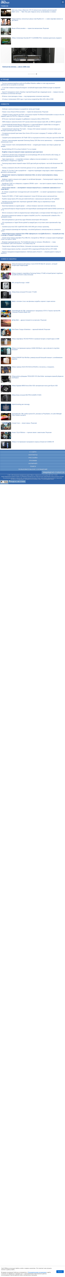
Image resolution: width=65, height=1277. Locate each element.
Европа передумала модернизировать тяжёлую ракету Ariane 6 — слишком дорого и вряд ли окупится (31, 252)
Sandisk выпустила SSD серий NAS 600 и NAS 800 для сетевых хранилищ (25, 226)
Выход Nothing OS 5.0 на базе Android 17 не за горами (19, 149)
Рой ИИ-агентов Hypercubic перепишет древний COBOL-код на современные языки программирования (28, 202)
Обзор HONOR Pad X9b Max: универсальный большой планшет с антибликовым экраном (37, 358)
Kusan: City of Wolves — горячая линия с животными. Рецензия (32, 432)
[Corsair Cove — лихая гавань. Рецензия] (6, 426)
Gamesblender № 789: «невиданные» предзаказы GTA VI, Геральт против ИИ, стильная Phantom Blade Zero (36, 311)
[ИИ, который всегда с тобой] (6, 285)
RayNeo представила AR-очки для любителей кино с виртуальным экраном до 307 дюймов (30, 199)
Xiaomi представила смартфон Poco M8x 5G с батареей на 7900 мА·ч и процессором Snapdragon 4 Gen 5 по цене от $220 (32, 238)
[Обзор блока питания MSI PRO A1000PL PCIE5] (6, 398)
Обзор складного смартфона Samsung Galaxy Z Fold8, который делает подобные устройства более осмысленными (37, 274)
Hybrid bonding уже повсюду (21, 404)
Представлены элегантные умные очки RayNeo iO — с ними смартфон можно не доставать (37, 19)
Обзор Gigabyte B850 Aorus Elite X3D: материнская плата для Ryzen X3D (35, 385)
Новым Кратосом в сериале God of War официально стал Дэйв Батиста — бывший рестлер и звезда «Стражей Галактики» (32, 234)
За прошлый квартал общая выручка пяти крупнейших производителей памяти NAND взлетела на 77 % (32, 209)
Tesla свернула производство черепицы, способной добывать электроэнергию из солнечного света (31, 230)
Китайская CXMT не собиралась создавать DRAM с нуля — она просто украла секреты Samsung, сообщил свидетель (32, 184)
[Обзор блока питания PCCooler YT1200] (6, 295)
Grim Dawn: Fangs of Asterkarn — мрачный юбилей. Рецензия (31, 329)
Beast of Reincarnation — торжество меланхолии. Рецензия (30, 28)
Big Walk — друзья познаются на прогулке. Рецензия (29, 320)
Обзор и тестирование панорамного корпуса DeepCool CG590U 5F (33, 442)
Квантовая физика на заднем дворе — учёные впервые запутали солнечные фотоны (29, 206)
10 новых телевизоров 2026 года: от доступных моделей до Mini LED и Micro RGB (27, 99)
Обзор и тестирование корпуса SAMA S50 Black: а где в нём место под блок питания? (35, 348)
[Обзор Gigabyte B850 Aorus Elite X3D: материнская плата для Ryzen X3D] (6, 388)
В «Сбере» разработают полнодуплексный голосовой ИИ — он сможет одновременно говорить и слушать (32, 192)
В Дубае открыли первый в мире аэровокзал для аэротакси (22, 152)
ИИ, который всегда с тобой (20, 282)
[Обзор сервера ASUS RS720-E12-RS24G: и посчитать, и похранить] (6, 370)
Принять (60, 1271)
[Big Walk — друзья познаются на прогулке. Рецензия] (6, 323)
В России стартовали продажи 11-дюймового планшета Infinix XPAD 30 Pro (25, 119)
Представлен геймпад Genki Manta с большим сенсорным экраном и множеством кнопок (30, 246)
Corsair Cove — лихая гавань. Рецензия (24, 423)
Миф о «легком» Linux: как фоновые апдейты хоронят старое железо (33, 301)
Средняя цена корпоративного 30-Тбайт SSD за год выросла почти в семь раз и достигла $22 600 (33, 137)
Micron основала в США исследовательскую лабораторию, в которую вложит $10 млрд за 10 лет (32, 213)
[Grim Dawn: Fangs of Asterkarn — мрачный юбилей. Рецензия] (6, 332)
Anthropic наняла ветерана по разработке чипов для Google (21, 109)
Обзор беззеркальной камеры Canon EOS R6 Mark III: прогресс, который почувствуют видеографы (34, 264)
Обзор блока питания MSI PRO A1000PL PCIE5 (26, 395)
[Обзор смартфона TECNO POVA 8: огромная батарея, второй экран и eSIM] (6, 341)
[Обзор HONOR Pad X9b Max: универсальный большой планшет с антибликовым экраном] (6, 360)
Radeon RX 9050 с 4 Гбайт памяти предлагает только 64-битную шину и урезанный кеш (29, 196)
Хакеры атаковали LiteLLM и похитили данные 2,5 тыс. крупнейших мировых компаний (29, 167)
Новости (5, 104)
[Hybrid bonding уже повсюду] (6, 407)
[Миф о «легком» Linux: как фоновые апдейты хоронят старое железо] (6, 304)
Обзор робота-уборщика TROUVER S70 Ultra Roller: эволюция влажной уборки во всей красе (37, 377)
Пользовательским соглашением (37, 1272)
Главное (4, 6)
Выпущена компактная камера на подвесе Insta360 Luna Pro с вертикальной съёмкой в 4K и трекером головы (30, 216)
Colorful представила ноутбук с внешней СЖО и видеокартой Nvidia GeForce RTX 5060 (29, 249)
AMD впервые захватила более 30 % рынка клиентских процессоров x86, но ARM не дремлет (31, 122)
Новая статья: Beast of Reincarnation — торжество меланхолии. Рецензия (25, 112)
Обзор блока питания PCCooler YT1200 (24, 292)
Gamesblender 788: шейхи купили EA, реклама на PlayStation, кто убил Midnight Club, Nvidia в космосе (37, 414)
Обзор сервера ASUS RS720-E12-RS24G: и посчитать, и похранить (33, 367)
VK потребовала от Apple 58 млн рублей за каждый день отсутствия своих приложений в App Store (31, 223)
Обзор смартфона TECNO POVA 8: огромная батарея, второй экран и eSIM (35, 339)
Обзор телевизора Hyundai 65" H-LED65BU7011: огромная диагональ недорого (37, 38)
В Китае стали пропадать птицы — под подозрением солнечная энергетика (25, 96)
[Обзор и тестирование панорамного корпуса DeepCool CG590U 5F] (6, 444)
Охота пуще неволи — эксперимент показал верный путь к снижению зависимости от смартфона (31, 188)
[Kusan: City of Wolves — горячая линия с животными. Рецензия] (6, 435)
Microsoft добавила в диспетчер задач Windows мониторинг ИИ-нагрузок (25, 219)
